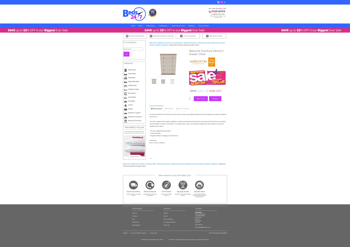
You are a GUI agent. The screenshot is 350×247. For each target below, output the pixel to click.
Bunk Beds (132, 93)
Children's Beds (133, 89)
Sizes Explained (136, 225)
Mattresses (151, 26)
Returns (166, 216)
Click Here (166, 239)
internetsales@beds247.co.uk (202, 227)
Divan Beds (132, 74)
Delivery (170, 108)
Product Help (135, 222)
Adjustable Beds (133, 81)
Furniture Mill (177, 43)
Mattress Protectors (135, 117)
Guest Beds (132, 97)
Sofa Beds (131, 101)
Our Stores (135, 216)
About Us (134, 213)
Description (157, 108)
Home (133, 26)
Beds (140, 26)
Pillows (130, 109)
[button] (152, 61)
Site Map (125, 233)
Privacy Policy (153, 233)
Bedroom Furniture (178, 26)
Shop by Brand (204, 26)
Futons (130, 105)
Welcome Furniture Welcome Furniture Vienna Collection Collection (195, 164)
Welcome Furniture (190, 43)
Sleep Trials (167, 225)
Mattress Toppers (134, 113)
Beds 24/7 (152, 43)
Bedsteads (131, 78)
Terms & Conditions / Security (138, 233)
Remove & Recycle (168, 219)
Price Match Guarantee (169, 222)
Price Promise (183, 108)
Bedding (191, 26)
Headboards (164, 26)
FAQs (133, 219)
